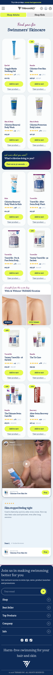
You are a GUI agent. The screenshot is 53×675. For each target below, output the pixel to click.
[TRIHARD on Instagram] (22, 640)
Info (4, 631)
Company (7, 623)
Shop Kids (40, 15)
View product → (13, 89)
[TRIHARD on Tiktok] (31, 640)
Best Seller (8, 607)
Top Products (9, 615)
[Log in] (45, 8)
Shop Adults (13, 15)
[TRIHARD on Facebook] (26, 640)
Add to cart (13, 84)
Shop (5, 599)
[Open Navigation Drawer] (3, 8)
